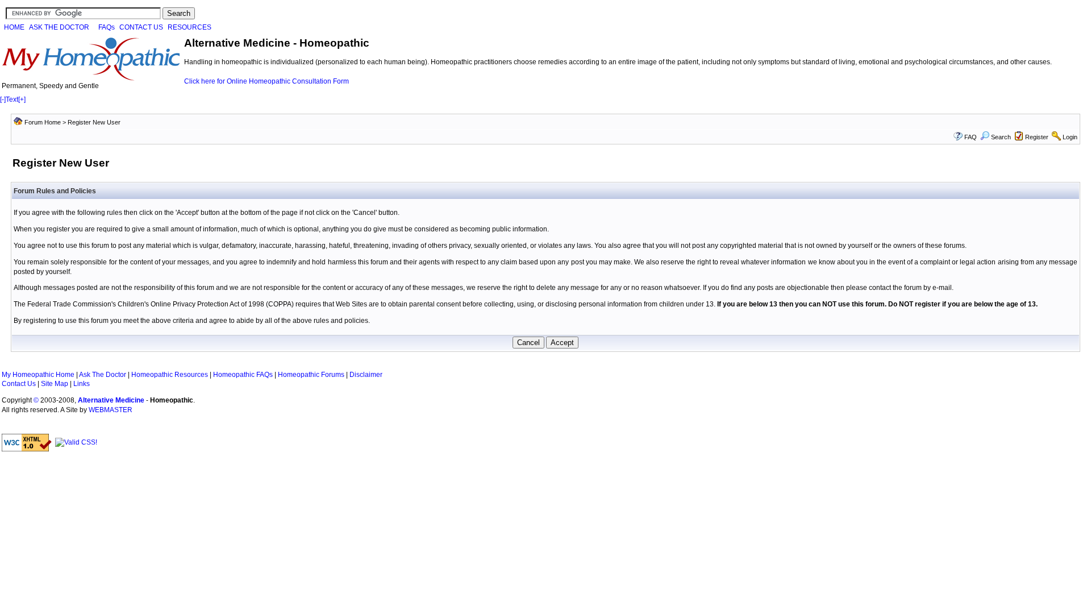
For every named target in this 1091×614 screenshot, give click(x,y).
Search (1001, 137)
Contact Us (19, 384)
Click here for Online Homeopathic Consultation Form (266, 81)
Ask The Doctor (102, 375)
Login (1070, 137)
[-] (3, 99)
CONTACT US (141, 27)
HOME (14, 27)
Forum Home (42, 122)
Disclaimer (365, 375)
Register (1036, 137)
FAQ (970, 137)
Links (81, 384)
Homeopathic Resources (169, 375)
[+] (22, 99)
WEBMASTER (110, 410)
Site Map (54, 384)
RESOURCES (189, 27)
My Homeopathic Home (38, 375)
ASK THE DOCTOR (59, 27)
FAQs (106, 27)
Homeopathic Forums (311, 375)
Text (12, 99)
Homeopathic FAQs (243, 375)
